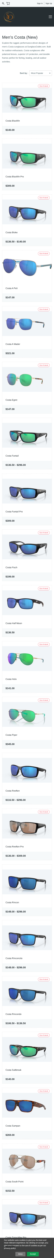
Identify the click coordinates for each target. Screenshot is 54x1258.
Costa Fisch (11, 567)
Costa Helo (11, 679)
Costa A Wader (13, 344)
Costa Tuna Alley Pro (16, 1237)
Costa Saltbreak (13, 1070)
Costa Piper (11, 735)
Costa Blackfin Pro (15, 176)
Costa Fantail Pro (14, 511)
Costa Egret (11, 400)
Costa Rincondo (13, 1014)
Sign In (40, 3)
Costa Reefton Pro (15, 846)
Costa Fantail (12, 456)
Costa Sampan (13, 1126)
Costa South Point (14, 1181)
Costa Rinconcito (14, 958)
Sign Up (49, 3)
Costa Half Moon (14, 623)
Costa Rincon (12, 902)
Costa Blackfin (13, 121)
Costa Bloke (12, 232)
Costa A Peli (12, 288)
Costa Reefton (13, 791)
